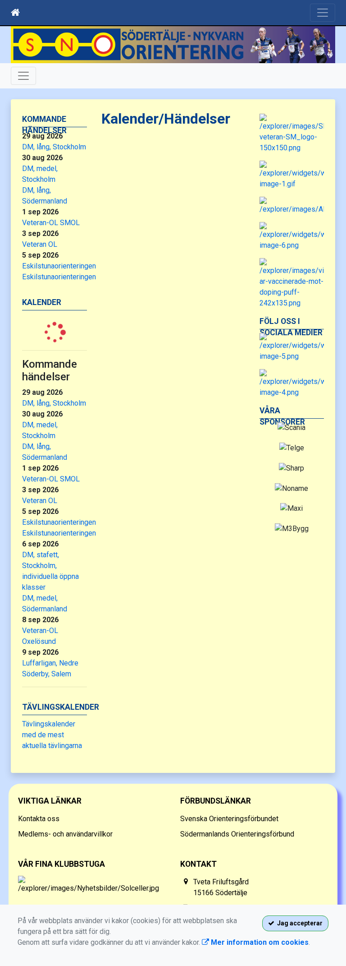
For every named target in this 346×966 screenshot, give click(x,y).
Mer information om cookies (259, 942)
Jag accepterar (298, 923)
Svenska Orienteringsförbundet (229, 818)
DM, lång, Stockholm (54, 147)
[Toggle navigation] (322, 13)
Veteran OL (39, 244)
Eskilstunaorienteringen (59, 266)
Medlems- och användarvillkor (65, 834)
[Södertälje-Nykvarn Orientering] (173, 44)
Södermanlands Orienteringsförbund (237, 834)
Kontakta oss (38, 818)
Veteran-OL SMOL (51, 222)
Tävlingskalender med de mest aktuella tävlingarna (52, 735)
